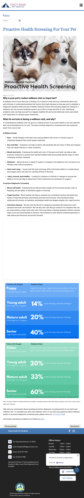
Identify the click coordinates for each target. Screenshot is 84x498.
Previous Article (11, 426)
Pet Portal (68, 478)
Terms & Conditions (24, 495)
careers (70, 472)
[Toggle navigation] (81, 5)
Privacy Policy (14, 495)
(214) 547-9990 (59, 414)
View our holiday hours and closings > (61, 467)
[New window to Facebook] (69, 431)
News (7, 15)
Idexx (42, 419)
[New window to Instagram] (74, 431)
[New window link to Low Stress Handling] (20, 487)
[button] (77, 470)
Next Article (74, 426)
